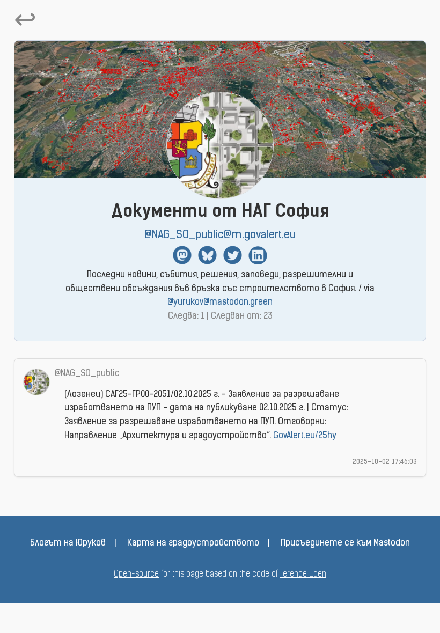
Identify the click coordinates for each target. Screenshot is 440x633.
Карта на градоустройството (193, 543)
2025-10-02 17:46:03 (385, 462)
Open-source (136, 574)
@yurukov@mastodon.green (220, 302)
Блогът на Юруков (68, 543)
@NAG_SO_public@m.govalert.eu (220, 235)
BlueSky (207, 255)
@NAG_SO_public (87, 374)
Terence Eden (303, 574)
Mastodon (182, 255)
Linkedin (257, 255)
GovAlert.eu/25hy (304, 436)
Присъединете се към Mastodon (345, 543)
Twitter (232, 255)
